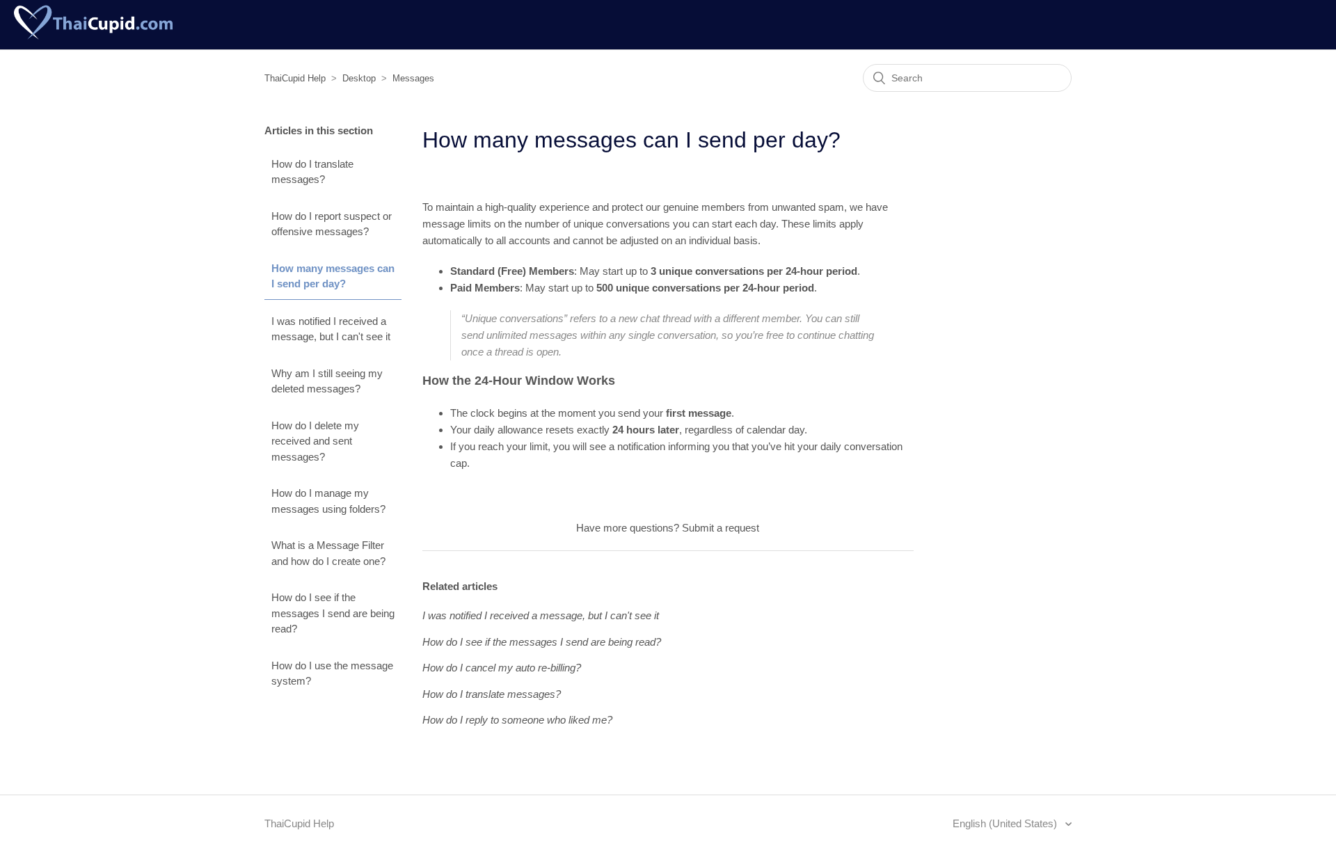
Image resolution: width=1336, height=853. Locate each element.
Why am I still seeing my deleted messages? (327, 381)
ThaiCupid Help (295, 78)
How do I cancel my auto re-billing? (501, 667)
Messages (413, 78)
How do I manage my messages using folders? (328, 501)
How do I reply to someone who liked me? (517, 720)
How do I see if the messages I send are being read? (333, 613)
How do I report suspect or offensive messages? (331, 224)
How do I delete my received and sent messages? (315, 441)
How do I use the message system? (332, 673)
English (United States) (1006, 823)
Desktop (359, 78)
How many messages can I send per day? (333, 276)
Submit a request (720, 528)
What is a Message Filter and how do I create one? (328, 553)
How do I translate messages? (312, 172)
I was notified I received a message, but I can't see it (330, 329)
